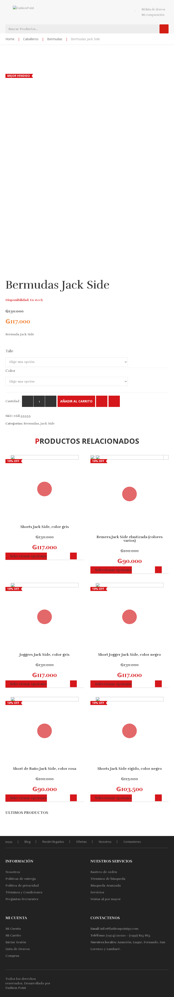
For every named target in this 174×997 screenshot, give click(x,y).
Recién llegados (53, 842)
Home (9, 39)
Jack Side (48, 423)
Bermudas (54, 39)
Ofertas (81, 842)
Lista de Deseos (17, 949)
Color (10, 371)
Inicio (8, 842)
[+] (50, 401)
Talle (9, 351)
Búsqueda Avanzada (105, 885)
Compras (12, 956)
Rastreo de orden (103, 872)
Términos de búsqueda (107, 879)
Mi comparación (153, 15)
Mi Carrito (13, 935)
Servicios (97, 892)
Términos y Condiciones (23, 892)
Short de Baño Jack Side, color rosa (44, 768)
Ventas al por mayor (105, 899)
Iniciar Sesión (15, 942)
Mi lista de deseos (153, 9)
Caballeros (31, 39)
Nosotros (105, 842)
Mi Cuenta (13, 929)
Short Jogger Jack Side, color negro (129, 654)
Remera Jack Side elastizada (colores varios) (130, 539)
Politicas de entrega (20, 879)
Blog (27, 842)
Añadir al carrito (76, 401)
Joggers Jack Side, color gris (44, 654)
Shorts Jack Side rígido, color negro (129, 768)
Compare (101, 401)
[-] (27, 401)
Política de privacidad (22, 885)
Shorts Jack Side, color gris (44, 527)
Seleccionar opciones (28, 556)
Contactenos (132, 842)
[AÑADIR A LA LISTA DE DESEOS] (114, 401)
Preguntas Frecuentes (21, 899)
